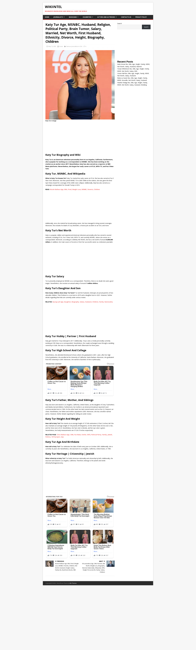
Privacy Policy (141, 17)
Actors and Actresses (106, 17)
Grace (61, 46)
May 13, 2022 (52, 46)
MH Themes (73, 583)
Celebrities (87, 17)
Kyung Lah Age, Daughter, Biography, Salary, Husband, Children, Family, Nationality (83, 302)
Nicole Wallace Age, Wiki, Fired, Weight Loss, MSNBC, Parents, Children (75, 189)
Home (47, 17)
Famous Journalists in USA (74, 46)
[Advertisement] (80, 138)
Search (119, 23)
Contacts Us (126, 17)
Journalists (58, 17)
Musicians (73, 17)
